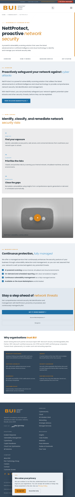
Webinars (42, 441)
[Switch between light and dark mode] (52, 7)
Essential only (34, 491)
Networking (42, 420)
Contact (22, 1)
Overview (7, 59)
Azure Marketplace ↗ (37, 317)
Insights (41, 435)
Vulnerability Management (12, 438)
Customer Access (33, 1)
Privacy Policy (42, 486)
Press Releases (44, 443)
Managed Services (45, 426)
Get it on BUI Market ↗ (37, 312)
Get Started (66, 59)
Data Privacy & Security (11, 485)
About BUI (7, 458)
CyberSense (8, 441)
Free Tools (42, 449)
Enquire (37, 323)
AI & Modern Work (45, 417)
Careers (6, 464)
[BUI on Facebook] (5, 474)
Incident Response (66, 1)
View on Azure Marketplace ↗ (16, 101)
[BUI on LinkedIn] (9, 474)
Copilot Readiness (10, 443)
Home (4, 14)
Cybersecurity (12, 14)
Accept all (20, 491)
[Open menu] (71, 7)
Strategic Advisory (45, 423)
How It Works (25, 59)
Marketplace (48, 1)
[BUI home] (17, 8)
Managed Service (46, 59)
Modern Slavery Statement (12, 493)
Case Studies (43, 438)
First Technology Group (11, 461)
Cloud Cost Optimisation (12, 446)
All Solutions (8, 449)
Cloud (41, 414)
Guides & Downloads (46, 446)
